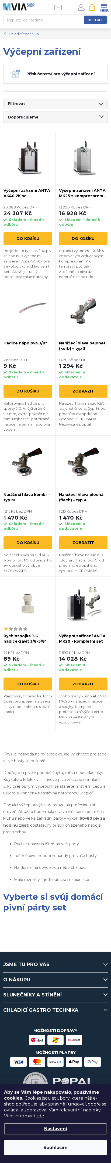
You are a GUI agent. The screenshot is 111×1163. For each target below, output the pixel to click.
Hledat (95, 20)
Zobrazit (83, 391)
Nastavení (55, 1128)
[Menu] (104, 7)
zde (40, 1115)
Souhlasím (55, 1147)
